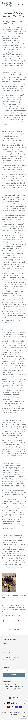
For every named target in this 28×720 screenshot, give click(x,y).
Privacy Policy (8, 653)
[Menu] (25, 4)
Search (5, 643)
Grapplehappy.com (14, 712)
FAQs (5, 648)
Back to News (15, 629)
